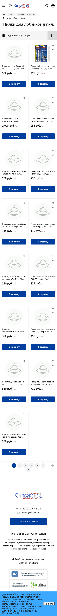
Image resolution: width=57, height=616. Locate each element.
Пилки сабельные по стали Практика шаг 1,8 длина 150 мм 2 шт (43, 67)
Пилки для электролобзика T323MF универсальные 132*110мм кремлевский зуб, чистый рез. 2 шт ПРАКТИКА (43, 330)
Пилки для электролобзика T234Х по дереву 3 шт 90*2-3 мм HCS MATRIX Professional (14, 435)
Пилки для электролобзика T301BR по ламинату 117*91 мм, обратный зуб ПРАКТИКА (14, 172)
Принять (49, 603)
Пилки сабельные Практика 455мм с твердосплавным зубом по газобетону (14, 119)
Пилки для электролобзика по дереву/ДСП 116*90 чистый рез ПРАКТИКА (14, 277)
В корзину (14, 83)
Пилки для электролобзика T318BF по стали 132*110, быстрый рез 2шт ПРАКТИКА (43, 119)
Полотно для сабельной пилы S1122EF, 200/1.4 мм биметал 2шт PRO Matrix (13, 67)
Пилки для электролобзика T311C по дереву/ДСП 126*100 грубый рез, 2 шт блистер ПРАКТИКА (14, 225)
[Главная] (4, 14)
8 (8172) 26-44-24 (30, 508)
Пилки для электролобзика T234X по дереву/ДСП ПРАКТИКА (43, 172)
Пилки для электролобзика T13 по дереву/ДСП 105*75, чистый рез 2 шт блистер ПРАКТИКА (43, 225)
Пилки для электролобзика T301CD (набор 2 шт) (43, 277)
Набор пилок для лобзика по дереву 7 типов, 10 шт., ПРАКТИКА (42, 382)
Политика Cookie (11, 613)
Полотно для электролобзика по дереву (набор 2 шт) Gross (14, 330)
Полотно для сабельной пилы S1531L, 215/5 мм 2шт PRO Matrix (13, 382)
